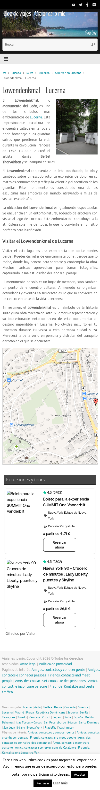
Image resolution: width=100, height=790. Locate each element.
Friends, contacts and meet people (53, 738)
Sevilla (84, 712)
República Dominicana (50, 712)
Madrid (19, 712)
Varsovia (34, 717)
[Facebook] (87, 4)
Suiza (29, 73)
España (78, 717)
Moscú (72, 722)
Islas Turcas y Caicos (29, 722)
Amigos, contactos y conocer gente (58, 670)
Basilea (47, 707)
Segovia (72, 712)
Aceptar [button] (79, 774)
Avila (37, 707)
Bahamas (8, 722)
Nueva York (34, 728)
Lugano (57, 717)
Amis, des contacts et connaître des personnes (50, 681)
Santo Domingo (89, 722)
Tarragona (8, 717)
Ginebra (83, 707)
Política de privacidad (55, 664)
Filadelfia (50, 728)
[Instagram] (94, 4)
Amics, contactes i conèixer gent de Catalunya (45, 748)
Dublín (89, 717)
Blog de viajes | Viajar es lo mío (34, 14)
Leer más (60, 783)
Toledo (21, 717)
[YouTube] (73, 4)
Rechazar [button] (42, 783)
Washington (66, 728)
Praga (30, 712)
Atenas (27, 707)
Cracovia (69, 707)
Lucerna (44, 73)
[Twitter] (80, 4)
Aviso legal (28, 664)
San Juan (9, 728)
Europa (16, 73)
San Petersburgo (55, 722)
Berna (58, 707)
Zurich (46, 717)
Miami (21, 728)
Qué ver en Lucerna (68, 73)
